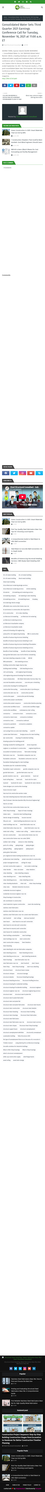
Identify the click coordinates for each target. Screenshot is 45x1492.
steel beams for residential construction (14, 932)
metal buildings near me (10, 824)
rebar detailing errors (9, 876)
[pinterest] (27, 2)
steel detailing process (9, 953)
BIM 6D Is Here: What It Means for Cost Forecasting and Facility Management (24, 151)
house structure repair (9, 790)
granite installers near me (10, 776)
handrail (5, 783)
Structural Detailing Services (11, 980)
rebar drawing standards (10, 883)
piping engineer (18, 849)
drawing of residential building (24, 738)
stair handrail (7, 918)
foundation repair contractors (11, 769)
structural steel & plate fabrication (13, 998)
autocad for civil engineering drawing (14, 634)
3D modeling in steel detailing (27, 596)
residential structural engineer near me (14, 894)
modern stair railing (22, 831)
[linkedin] (34, 1368)
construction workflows (10, 710)
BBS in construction (33, 634)
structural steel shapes (10, 1025)
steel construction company (11, 942)
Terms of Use (16, 1485)
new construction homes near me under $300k (16, 838)
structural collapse (8, 973)
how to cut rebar (8, 804)
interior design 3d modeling (11, 817)
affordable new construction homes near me (16, 606)
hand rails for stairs (31, 779)
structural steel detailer (30, 1008)
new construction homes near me (28, 835)
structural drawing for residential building (15, 984)
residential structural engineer (12, 890)
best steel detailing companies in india (14, 658)
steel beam (6, 921)
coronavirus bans (18, 713)
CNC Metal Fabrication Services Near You (29, 679)
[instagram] (23, 2)
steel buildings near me (10, 939)
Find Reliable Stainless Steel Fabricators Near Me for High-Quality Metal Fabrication (27, 1402)
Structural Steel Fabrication (29, 1015)
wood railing (6, 1060)
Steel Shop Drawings (18, 966)
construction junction (27, 693)
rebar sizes (6, 887)
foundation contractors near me (28, 758)
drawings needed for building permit (13, 745)
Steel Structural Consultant (12, 45)
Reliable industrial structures (20, 887)
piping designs (30, 845)
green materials (25, 776)
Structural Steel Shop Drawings (29, 1025)
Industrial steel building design (22, 814)
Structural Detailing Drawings (25, 977)
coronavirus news (8, 720)
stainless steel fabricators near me (13, 911)
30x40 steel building (9, 582)
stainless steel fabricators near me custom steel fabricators (20, 914)
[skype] (30, 2)
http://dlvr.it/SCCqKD (9, 79)
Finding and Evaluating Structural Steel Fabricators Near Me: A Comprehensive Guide (25, 1391)
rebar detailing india (24, 876)
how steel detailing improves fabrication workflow (17, 797)
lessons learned (26, 817)
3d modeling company (9, 596)
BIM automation (7, 661)
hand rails (19, 779)
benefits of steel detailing (28, 651)
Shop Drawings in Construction (12, 897)
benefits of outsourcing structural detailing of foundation (19, 644)
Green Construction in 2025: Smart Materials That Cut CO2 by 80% (26, 131)
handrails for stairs (16, 783)
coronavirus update (9, 727)
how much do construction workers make (15, 793)
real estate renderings (30, 866)
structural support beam (10, 1029)
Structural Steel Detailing (10, 1011)
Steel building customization (11, 935)
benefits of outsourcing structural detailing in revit (17, 641)
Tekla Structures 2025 (24, 1036)
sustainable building (9, 1036)
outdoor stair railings (9, 842)
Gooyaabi (38, 1488)
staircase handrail (29, 918)
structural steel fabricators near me (13, 1022)
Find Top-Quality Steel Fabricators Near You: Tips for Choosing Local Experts (26, 530)
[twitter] (19, 2)
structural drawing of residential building (15, 987)
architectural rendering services (12, 620)
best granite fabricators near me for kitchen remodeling (19, 654)
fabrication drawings (30, 752)
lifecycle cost (7, 821)
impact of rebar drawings (25, 810)
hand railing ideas (8, 779)
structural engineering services (31, 991)
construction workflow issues (11, 706)
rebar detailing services (26, 880)
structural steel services (34, 1022)
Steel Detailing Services (26, 953)
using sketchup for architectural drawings (27, 1043)
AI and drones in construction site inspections (16, 609)
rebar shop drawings (35, 883)
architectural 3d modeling (10, 616)
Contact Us (37, 1485)
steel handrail (25, 963)
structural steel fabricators (11, 1018)
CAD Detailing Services (26, 668)
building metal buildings (10, 668)
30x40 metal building (25, 578)
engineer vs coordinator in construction (14, 748)
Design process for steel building (29, 734)
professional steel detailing (11, 859)
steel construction (25, 939)
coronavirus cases (31, 713)
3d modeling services (9, 599)
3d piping (34, 599)
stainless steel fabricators (10, 907)
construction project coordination (12, 700)
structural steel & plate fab (23, 994)
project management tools (10, 862)
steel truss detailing (33, 966)
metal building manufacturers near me (25, 821)
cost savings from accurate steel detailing (15, 731)
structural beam (8, 970)
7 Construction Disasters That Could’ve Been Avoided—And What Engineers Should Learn (26, 141)
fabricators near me (9, 755)
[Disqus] (22, 246)
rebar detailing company (22, 873)
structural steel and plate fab (11, 1001)
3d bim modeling (31, 589)
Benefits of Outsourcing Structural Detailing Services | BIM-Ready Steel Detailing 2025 (26, 560)
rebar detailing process (10, 880)
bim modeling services (21, 661)
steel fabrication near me (22, 959)
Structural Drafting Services (31, 980)
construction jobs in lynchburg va (29, 689)
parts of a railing (8, 845)
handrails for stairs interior (33, 783)
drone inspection (32, 745)
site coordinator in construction (12, 901)
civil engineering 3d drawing (24, 672)
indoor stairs (7, 814)
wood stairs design (18, 1060)
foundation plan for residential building (14, 765)
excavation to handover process (12, 752)
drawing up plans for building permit (13, 741)
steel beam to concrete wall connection (14, 925)
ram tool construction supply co (12, 866)
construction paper (8, 696)
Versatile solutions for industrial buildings (15, 1046)
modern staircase (36, 831)
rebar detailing (7, 873)
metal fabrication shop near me (12, 828)
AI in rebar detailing (22, 613)
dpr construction (8, 738)
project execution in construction (31, 859)
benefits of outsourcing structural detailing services (18, 648)
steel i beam (35, 963)
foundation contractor (9, 758)
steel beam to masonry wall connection (14, 928)
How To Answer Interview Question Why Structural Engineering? (21, 800)
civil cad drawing (8, 672)
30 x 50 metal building (9, 578)
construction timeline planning (32, 703)
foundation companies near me (27, 755)
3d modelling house (24, 599)
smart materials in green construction (14, 904)
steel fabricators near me (10, 963)
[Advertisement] (22, 370)
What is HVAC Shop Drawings (11, 1050)
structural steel (7, 994)
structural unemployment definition (13, 1032)
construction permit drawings (25, 696)
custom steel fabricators (10, 734)
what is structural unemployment (12, 1053)
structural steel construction (11, 1008)
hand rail (35, 776)
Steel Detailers (26, 942)
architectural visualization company (13, 623)
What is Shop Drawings (29, 1050)
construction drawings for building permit (15, 686)
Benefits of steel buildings (10, 651)
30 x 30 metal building (9, 575)
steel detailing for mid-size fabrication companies (17, 949)
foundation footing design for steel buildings (16, 762)
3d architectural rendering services (13, 589)
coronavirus (6, 713)
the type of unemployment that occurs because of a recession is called (21, 1040)
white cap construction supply (12, 1057)
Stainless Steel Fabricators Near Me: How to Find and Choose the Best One (26, 1380)
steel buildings (26, 935)
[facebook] (15, 2)
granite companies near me (31, 769)
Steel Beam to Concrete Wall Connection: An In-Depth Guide (26, 550)
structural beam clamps (22, 970)
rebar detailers (30, 869)
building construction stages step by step (15, 665)
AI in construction (8, 613)
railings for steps (26, 862)
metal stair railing (8, 831)
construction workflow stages (31, 706)
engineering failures (34, 748)
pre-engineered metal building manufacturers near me (19, 856)
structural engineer (35, 987)
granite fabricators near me (25, 772)
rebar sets (23, 883)
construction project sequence (12, 703)
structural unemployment (27, 1029)
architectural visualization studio (12, 627)
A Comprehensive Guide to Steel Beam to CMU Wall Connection (25, 540)
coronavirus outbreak (22, 720)
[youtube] (31, 473)
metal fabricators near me (31, 828)
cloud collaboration (9, 679)
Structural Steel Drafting (28, 1011)
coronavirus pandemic (9, 724)
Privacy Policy (27, 1485)
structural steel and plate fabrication (14, 1005)
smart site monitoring (34, 904)
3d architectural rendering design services (15, 585)
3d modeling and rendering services (22, 592)
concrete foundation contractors (12, 682)
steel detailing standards (29, 956)
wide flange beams (28, 1057)
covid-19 (32, 731)
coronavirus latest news (10, 717)
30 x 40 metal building (25, 575)
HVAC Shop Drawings (9, 810)
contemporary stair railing (27, 710)
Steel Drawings (7, 959)
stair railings (17, 918)
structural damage (22, 973)
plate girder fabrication (10, 852)
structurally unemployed (34, 1032)
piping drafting (7, 849)
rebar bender (7, 869)
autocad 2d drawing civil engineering (13, 630)
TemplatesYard (20, 1488)
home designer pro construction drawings (15, 786)
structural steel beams (34, 1005)
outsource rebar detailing (25, 842)
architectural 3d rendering (28, 616)
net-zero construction (9, 835)
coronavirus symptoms (25, 724)
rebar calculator (18, 869)
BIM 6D (30, 658)
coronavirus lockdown (26, 717)
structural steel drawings (10, 1015)
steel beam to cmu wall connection (23, 921)
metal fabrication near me (27, 824)
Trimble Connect (8, 1043)
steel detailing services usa (11, 956)
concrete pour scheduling (32, 682)
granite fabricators (8, 772)
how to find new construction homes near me (16, 807)
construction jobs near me (10, 693)
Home (5, 17)
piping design (19, 845)
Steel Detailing (7, 946)
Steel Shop (6, 966)
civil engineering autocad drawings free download (17, 675)
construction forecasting (10, 689)
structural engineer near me (11, 991)
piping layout (29, 849)
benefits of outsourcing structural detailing (15, 637)
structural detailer (8, 977)
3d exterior (6, 592)
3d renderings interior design (11, 602)
